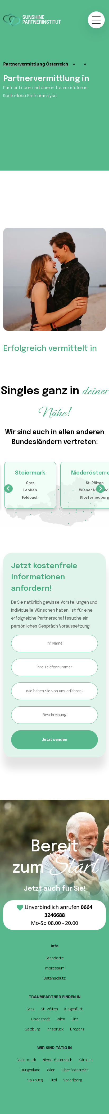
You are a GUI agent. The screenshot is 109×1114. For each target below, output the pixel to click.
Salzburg (32, 1029)
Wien (61, 1019)
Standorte (55, 958)
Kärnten (86, 1060)
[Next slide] (100, 488)
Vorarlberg (72, 1080)
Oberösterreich (75, 1070)
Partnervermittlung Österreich (35, 64)
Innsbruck (55, 1029)
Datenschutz (55, 978)
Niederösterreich (57, 1060)
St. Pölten (95, 483)
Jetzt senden (54, 740)
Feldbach (30, 497)
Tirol (53, 1080)
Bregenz (77, 1029)
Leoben (30, 490)
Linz (74, 1019)
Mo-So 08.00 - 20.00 (58, 914)
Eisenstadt (40, 1019)
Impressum (54, 968)
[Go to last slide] (8, 488)
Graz (30, 483)
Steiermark (30, 473)
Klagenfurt (73, 1009)
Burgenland (30, 1070)
